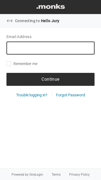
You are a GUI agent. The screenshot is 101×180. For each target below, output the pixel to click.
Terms (56, 174)
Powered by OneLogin (27, 174)
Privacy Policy (79, 174)
